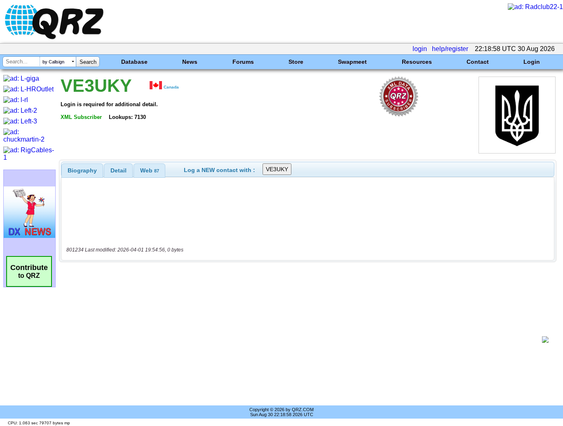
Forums (243, 61)
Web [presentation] (149, 170)
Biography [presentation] (82, 170)
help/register (450, 48)
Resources (417, 61)
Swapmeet (352, 61)
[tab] (82, 170)
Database (134, 61)
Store (296, 61)
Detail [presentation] (118, 170)
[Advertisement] (303, 339)
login (420, 48)
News (189, 61)
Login (531, 61)
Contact (478, 61)
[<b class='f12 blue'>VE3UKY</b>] (517, 151)
